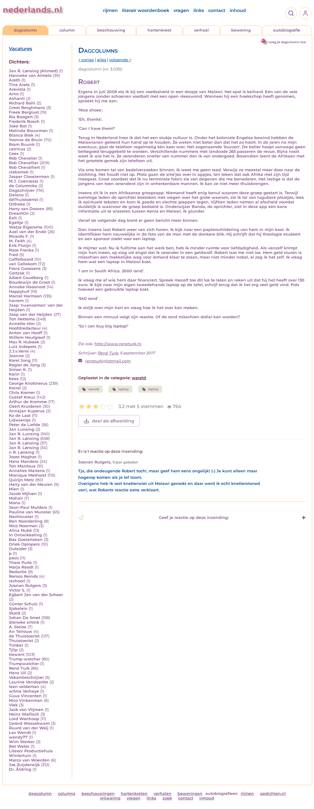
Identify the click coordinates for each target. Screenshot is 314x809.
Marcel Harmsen (25, 296)
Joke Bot (18, 126)
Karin (14, 374)
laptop (123, 389)
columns (66, 793)
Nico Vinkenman (26, 700)
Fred (13, 254)
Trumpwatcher (24, 663)
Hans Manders (23, 461)
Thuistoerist (21, 640)
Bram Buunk (22, 144)
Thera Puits (20, 562)
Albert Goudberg (26, 277)
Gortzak (17, 273)
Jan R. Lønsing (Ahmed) (33, 71)
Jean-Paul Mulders (28, 507)
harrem (16, 300)
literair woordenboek (145, 10)
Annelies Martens (27, 470)
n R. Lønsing (21, 452)
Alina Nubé (20, 530)
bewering (241, 30)
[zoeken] (291, 13)
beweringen (190, 793)
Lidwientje (20, 420)
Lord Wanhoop (24, 718)
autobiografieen (221, 793)
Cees (14, 153)
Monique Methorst (27, 475)
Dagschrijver (22, 190)
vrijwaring (110, 798)
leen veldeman (24, 686)
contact (216, 10)
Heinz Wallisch (24, 714)
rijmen (110, 10)
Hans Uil (17, 673)
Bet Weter (19, 746)
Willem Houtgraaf (27, 337)
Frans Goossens (25, 268)
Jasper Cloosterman (29, 176)
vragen (181, 10)
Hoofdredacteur (25, 328)
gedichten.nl (273, 793)
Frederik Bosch (24, 121)
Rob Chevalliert (24, 167)
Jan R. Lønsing (24, 438)
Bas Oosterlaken (26, 539)
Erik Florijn (20, 245)
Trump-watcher (24, 659)
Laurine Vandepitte (28, 682)
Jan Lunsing (21, 429)
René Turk (19, 668)
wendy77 (18, 737)
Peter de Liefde (24, 424)
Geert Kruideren (25, 406)
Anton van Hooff (25, 333)
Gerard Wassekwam (29, 723)
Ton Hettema (22, 319)
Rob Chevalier (23, 158)
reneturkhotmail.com (108, 361)
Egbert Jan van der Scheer (36, 594)
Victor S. (17, 590)
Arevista (17, 89)
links (198, 10)
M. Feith (17, 241)
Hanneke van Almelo (30, 75)
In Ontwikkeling (25, 535)
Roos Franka (21, 250)
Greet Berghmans (27, 107)
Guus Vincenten (25, 696)
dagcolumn (25, 30)
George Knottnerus (28, 383)
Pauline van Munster (30, 512)
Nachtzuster (21, 516)
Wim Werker (22, 741)
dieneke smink (24, 622)
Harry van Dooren (26, 208)
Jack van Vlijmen (26, 709)
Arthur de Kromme (28, 401)
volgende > (120, 60)
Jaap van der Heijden (30, 314)
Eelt (13, 218)
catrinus (17, 149)
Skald (14, 613)
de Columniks (23, 185)
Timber (16, 645)
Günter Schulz (23, 604)
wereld (139, 378)
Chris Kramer (22, 392)
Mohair (16, 498)
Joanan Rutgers (25, 585)
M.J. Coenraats (23, 181)
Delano (16, 195)
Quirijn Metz (21, 480)
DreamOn (19, 213)
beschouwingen (98, 793)
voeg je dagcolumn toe (287, 42)
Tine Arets (19, 84)
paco (14, 558)
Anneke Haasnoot (27, 287)
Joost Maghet (22, 457)
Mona (14, 503)
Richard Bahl (22, 103)
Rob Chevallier (23, 163)
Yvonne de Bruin (26, 140)
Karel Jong (20, 360)
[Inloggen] (305, 13)
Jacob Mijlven (23, 493)
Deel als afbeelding (113, 421)
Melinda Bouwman (28, 130)
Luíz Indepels (22, 346)
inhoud (238, 10)
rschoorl (17, 581)
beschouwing (111, 30)
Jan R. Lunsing (24, 434)
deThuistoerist (23, 199)
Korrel (15, 388)
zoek (167, 798)
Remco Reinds (23, 576)
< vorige (86, 60)
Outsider (18, 548)
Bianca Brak (21, 135)
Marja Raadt (21, 567)
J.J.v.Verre (19, 351)
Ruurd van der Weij (28, 728)
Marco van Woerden (29, 760)
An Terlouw (20, 631)
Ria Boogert (21, 117)
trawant (17, 654)
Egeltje (16, 222)
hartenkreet (159, 30)
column (67, 30)
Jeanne (16, 355)
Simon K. (18, 369)
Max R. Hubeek (24, 342)
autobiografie (286, 30)
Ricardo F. (19, 236)
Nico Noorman (23, 526)
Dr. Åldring (20, 769)
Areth (14, 80)
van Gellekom (23, 264)
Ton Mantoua (22, 466)
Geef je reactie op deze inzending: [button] (194, 517)
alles (101, 60)
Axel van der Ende (27, 231)
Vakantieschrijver (26, 677)
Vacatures (20, 48)
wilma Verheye (24, 691)
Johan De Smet (24, 617)
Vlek (13, 705)
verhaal (201, 30)
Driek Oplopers (24, 544)
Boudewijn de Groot (29, 282)
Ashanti (17, 98)
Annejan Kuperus (27, 411)
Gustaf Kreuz (22, 397)
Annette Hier (22, 323)
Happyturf (19, 291)
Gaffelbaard (21, 259)
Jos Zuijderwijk (24, 764)
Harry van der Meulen (31, 484)
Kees (14, 378)
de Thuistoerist (24, 636)
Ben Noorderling (26, 521)
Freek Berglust (24, 112)
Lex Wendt (20, 732)
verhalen (162, 793)
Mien (14, 489)
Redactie (18, 571)
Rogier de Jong (24, 365)
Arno (14, 94)
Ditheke (17, 204)
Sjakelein (18, 608)
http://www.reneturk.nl (117, 344)
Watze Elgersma (25, 227)
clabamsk (19, 172)
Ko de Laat (20, 415)
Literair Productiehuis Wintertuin (31, 753)
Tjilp (13, 650)
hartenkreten (134, 793)
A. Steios (17, 627)
